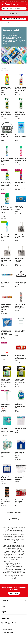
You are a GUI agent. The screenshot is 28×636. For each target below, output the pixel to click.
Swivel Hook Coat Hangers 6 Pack (20, 283)
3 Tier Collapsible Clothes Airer (20, 330)
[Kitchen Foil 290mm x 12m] (7, 275)
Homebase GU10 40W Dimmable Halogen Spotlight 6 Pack (6, 332)
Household (8, 22)
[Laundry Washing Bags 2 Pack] (21, 421)
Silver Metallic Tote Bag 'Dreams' (19, 260)
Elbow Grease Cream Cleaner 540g (6, 88)
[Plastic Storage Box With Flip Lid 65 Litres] (21, 468)
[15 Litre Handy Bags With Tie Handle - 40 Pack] (21, 348)
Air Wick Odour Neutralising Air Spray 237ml (6, 184)
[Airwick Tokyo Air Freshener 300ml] (21, 151)
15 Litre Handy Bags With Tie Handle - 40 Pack (20, 357)
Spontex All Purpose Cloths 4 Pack (20, 136)
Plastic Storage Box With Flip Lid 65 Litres (20, 477)
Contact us (23, 1)
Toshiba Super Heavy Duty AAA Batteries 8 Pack (20, 380)
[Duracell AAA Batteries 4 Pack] (7, 492)
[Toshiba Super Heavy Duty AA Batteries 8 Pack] (7, 371)
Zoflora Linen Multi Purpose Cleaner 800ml (20, 112)
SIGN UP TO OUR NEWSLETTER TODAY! (14, 18)
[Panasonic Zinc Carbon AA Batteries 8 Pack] (21, 492)
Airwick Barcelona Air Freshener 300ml (7, 160)
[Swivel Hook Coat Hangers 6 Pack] (21, 275)
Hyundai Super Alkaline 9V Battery (20, 453)
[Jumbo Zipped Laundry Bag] (7, 444)
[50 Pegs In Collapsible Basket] (7, 127)
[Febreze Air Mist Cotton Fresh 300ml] (7, 227)
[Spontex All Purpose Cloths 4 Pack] (21, 127)
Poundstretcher (8, 629)
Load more (14, 518)
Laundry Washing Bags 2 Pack (21, 429)
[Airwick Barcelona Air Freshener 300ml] (7, 151)
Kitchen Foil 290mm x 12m (5, 283)
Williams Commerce (9, 632)
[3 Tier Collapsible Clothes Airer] (21, 322)
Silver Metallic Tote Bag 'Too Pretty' (19, 236)
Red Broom (4, 355)
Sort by (3, 68)
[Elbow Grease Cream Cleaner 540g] (7, 79)
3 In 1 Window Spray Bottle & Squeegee (5, 404)
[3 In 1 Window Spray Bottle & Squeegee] (7, 395)
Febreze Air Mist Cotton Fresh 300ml (6, 236)
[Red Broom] (7, 348)
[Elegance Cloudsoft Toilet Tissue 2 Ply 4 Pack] (7, 421)
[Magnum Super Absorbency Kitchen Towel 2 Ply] (21, 395)
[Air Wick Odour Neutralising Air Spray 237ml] (7, 175)
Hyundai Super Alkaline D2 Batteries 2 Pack (6, 477)
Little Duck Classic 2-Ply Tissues (19, 207)
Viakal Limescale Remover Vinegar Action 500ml (20, 88)
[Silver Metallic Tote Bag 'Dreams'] (21, 251)
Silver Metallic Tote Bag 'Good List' (6, 260)
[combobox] (14, 8)
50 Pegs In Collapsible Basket (4, 136)
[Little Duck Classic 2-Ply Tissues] (21, 198)
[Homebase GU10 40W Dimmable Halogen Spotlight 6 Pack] (7, 322)
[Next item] (24, 13)
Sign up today (14, 593)
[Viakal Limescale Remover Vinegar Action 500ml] (21, 79)
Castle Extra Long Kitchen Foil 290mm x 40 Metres (6, 307)
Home (2, 22)
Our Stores (15, 13)
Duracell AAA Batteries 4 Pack (6, 500)
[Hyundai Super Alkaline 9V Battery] (21, 444)
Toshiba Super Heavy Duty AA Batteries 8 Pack (6, 380)
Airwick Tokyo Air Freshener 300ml (20, 159)
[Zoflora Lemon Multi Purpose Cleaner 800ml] (7, 103)
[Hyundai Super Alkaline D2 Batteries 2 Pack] (7, 468)
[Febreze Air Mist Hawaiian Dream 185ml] (21, 175)
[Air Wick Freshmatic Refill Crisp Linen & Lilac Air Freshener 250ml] (7, 198)
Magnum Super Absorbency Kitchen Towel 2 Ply (20, 405)
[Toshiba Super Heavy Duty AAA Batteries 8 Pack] (21, 371)
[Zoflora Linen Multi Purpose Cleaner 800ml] (21, 103)
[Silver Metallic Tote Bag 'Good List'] (7, 251)
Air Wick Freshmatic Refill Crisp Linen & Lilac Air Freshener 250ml (7, 209)
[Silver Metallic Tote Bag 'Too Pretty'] (21, 227)
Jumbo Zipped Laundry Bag (5, 453)
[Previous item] (3, 13)
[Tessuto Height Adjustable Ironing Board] (21, 297)
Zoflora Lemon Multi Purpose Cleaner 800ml (6, 112)
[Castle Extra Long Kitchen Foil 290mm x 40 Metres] (7, 297)
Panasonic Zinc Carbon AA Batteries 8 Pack (20, 501)
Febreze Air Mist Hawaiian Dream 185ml (20, 184)
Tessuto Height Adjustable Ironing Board (20, 306)
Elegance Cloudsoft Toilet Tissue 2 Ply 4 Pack (7, 430)
